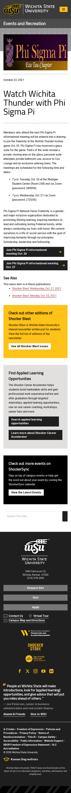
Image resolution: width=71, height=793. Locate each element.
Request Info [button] (35, 588)
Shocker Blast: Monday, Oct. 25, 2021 (34, 295)
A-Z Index (8, 729)
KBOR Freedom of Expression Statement (26, 744)
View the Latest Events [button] (26, 492)
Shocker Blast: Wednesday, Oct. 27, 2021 (36, 288)
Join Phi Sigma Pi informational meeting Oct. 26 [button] (26, 251)
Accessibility (10, 740)
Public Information (31, 740)
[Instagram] (35, 671)
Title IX (31, 737)
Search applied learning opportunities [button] (26, 421)
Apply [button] (35, 607)
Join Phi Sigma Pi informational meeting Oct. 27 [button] (32, 265)
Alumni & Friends (14, 714)
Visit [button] (35, 597)
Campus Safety (46, 737)
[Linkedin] (51, 671)
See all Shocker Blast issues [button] (29, 346)
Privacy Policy (28, 733)
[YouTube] (43, 671)
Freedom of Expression (30, 729)
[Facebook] (20, 671)
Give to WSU (39, 714)
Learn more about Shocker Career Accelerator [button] (33, 434)
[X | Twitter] (28, 671)
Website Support (53, 740)
